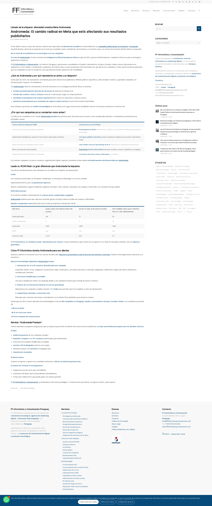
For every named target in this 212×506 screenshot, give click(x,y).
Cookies (115, 426)
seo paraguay (191, 208)
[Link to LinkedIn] (179, 1)
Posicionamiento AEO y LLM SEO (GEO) (75, 467)
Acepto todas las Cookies (88, 502)
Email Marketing (68, 489)
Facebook (176, 187)
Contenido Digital (172, 173)
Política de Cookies (107, 502)
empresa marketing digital (164, 183)
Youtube (189, 212)
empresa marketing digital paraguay (184, 183)
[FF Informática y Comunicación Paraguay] (23, 10)
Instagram (183, 191)
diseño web (170, 177)
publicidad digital (188, 201)
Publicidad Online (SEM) (70, 473)
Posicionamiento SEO (162, 201)
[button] (6, 499)
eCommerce (67, 447)
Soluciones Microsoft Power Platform (75, 419)
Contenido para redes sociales (189, 173)
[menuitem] (126, 10)
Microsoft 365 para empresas (72, 422)
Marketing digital (21, 39)
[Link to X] (176, 1)
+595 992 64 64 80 (172, 424)
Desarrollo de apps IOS (70, 430)
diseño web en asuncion (183, 177)
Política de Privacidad (120, 421)
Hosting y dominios (69, 444)
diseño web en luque (162, 180)
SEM (180, 208)
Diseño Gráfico (160, 177)
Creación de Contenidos (71, 453)
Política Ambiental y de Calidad (123, 429)
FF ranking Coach (68, 481)
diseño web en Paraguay (178, 180)
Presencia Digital (176, 201)
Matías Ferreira (29, 388)
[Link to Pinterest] (186, 1)
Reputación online (161, 208)
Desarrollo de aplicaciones (72, 427)
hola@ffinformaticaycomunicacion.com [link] (171, 90)
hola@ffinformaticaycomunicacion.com (176, 421)
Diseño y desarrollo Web (71, 442)
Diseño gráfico (67, 450)
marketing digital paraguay (176, 194)
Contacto (115, 418)
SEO (184, 208)
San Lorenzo (173, 208)
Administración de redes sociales (74, 478)
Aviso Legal (116, 424)
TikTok (158, 212)
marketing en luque (162, 197)
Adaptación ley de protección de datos (75, 435)
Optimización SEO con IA (71, 470)
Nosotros (115, 413)
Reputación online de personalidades (75, 486)
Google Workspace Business (72, 424)
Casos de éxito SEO (184, 169)
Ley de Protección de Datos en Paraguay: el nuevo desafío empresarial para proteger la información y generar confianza (180, 131)
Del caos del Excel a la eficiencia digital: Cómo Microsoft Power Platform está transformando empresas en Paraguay (179, 112)
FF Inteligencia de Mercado (71, 416)
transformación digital (168, 212)
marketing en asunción (193, 194)
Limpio (190, 191)
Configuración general (125, 502)
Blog (12, 39)
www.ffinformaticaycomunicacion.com (176, 426)
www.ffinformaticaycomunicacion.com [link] (169, 95)
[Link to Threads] (192, 1)
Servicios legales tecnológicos (73, 433)
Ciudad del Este (160, 173)
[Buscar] (199, 10)
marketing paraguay (176, 197)
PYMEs (171, 205)
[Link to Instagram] (183, 1)
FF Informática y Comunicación (190, 187)
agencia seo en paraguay (182, 166)
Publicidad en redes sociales (72, 476)
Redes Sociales (188, 205)
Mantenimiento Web (69, 455)
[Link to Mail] (199, 1)
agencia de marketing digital (164, 166)
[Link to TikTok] (189, 1)
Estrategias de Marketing (163, 187)
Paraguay (186, 197)
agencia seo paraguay (162, 169)
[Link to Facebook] (173, 1)
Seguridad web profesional (72, 458)
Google (176, 191)
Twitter (179, 212)
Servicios (115, 416)
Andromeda (25, 57)
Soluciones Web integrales (70, 438)
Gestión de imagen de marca (72, 484)
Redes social (178, 205)
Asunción (173, 169)
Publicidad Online (161, 205)
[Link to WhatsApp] (196, 1)
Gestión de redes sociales (163, 191)
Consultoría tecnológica (69, 413)
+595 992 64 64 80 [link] (165, 93)
